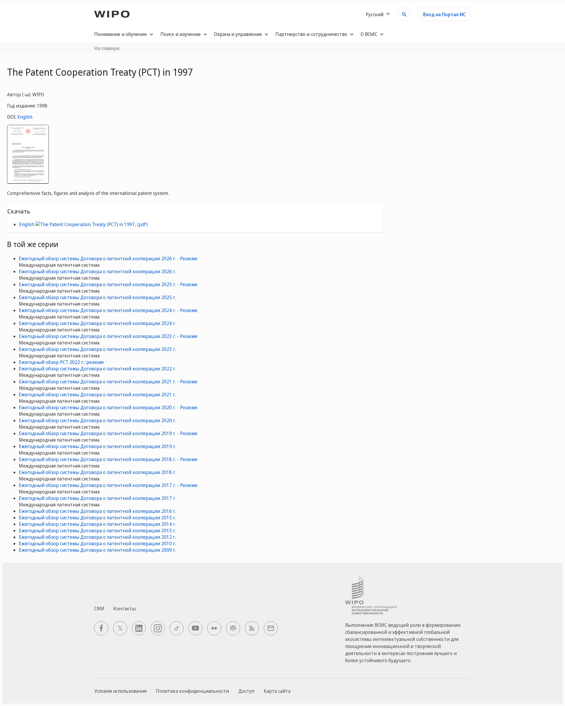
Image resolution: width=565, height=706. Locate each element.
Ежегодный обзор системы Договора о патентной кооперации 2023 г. (97, 349)
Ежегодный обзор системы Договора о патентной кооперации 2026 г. (97, 271)
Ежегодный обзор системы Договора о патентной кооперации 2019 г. (97, 446)
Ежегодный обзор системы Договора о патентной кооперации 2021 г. (97, 394)
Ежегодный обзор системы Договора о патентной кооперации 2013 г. (97, 530)
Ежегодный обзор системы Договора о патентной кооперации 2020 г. (97, 420)
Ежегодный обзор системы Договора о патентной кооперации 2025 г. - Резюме (108, 284)
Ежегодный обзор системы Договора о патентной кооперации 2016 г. (97, 511)
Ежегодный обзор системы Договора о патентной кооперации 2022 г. (97, 368)
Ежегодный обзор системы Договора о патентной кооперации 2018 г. (97, 472)
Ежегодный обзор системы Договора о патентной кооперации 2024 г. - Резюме (108, 310)
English (24, 117)
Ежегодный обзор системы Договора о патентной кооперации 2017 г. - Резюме (108, 485)
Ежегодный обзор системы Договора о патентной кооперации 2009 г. (97, 550)
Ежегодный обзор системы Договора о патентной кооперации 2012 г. (97, 537)
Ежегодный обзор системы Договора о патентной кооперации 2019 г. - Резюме (108, 433)
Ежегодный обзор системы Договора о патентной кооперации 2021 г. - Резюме (108, 381)
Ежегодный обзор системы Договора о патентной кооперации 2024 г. (97, 323)
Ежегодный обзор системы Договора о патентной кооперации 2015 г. (97, 517)
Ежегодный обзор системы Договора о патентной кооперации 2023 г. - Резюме (108, 336)
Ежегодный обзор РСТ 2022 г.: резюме (61, 362)
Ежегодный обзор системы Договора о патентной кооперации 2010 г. (97, 543)
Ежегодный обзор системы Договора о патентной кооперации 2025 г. (97, 297)
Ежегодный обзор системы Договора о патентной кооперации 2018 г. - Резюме (108, 459)
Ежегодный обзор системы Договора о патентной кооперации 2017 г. (97, 498)
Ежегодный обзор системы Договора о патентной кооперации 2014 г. (97, 524)
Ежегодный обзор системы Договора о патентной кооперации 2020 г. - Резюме (108, 407)
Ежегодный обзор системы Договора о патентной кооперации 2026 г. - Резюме (108, 258)
